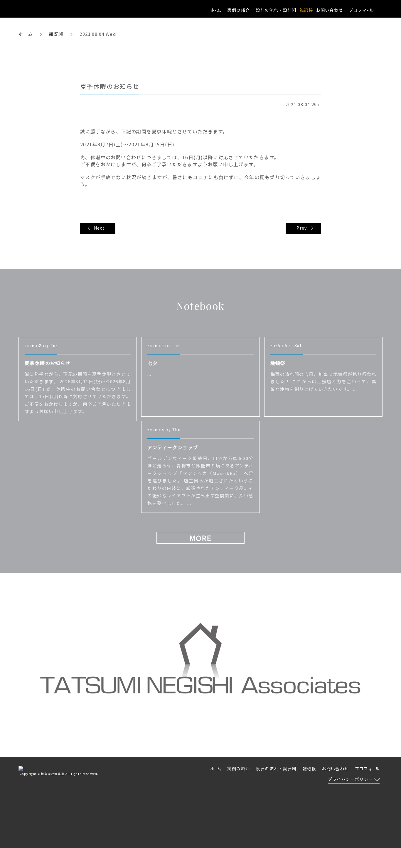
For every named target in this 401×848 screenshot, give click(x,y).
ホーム (25, 34)
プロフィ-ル (361, 10)
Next (99, 228)
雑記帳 (56, 34)
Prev (301, 228)
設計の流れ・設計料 (276, 10)
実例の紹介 (238, 10)
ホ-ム (215, 10)
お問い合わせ (329, 10)
